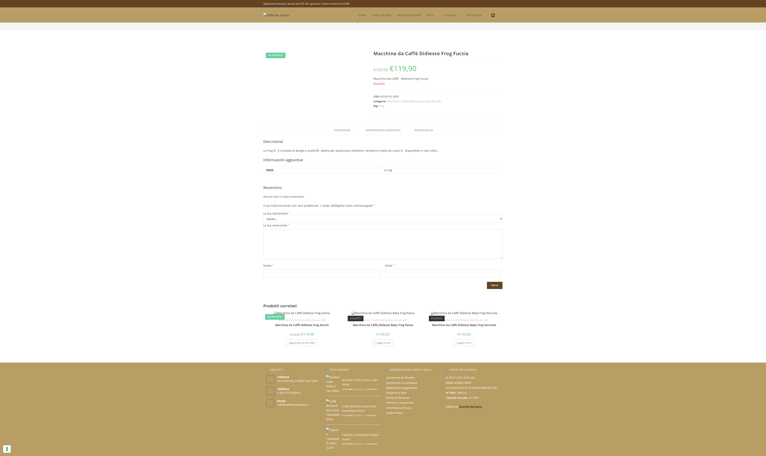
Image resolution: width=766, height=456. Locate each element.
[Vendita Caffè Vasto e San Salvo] (333, 384)
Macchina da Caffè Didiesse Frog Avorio (302, 325)
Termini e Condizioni (400, 403)
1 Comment (370, 415)
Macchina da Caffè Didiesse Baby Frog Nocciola (464, 325)
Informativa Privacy (399, 408)
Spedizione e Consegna (401, 383)
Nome (268, 265)
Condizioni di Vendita (400, 377)
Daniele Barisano (470, 407)
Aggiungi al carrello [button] (302, 342)
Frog (381, 106)
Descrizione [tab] (342, 130)
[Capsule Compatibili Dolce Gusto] (333, 439)
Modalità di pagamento (401, 388)
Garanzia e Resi (396, 393)
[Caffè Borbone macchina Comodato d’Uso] (333, 410)
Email (390, 265)
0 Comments (370, 389)
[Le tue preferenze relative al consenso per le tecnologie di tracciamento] (7, 449)
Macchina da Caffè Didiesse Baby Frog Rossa (383, 325)
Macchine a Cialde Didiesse (402, 101)
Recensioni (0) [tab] (424, 130)
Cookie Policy (394, 413)
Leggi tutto (382, 342)
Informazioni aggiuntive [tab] (383, 130)
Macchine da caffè (430, 101)
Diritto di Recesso (397, 398)
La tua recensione (276, 225)
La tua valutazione (276, 213)
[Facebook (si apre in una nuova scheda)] (501, 4)
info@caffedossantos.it (292, 405)
